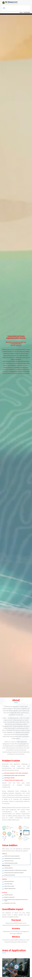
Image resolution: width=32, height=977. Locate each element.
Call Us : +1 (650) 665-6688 (25, 12)
